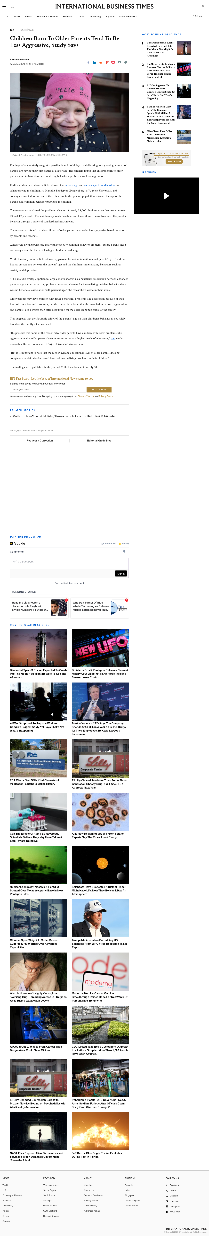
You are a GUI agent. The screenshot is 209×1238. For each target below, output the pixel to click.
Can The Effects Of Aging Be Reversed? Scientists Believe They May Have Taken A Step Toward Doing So (36, 837)
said (113, 338)
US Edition (197, 16)
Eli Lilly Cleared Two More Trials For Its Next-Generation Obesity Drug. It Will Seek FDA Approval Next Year (99, 784)
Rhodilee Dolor (21, 59)
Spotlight (47, 1200)
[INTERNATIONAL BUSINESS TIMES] (104, 7)
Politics (28, 16)
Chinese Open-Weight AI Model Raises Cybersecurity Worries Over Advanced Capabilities (33, 944)
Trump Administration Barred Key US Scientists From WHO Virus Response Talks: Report (99, 944)
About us (88, 1185)
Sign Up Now (174, 161)
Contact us (89, 1190)
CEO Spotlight (50, 1211)
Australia (129, 1185)
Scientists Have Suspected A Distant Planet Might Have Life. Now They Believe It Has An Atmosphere (99, 891)
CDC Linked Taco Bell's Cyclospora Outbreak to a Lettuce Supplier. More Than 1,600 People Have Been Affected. (100, 1050)
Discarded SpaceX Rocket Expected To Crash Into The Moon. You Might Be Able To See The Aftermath (38, 674)
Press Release (50, 1205)
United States (131, 1205)
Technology (95, 16)
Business (67, 16)
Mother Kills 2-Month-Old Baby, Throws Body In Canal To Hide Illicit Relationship (64, 416)
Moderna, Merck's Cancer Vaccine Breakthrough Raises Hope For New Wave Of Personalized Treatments (99, 997)
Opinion (110, 16)
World (17, 16)
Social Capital (49, 1190)
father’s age (71, 185)
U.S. (7, 16)
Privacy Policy (106, 396)
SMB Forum (49, 1195)
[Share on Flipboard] (107, 62)
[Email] (119, 62)
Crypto (80, 16)
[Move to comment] (126, 62)
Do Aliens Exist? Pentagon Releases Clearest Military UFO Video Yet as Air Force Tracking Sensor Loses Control (100, 674)
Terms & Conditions (93, 1195)
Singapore (129, 1195)
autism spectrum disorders (99, 185)
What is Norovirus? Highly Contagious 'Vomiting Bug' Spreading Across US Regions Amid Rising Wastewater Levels (38, 997)
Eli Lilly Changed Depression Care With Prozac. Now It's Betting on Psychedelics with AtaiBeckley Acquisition (38, 1104)
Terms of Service (86, 396)
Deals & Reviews (128, 16)
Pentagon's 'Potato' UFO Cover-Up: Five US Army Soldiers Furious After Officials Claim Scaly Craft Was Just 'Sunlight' (99, 1104)
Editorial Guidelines (99, 440)
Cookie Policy (90, 1205)
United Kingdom (132, 1200)
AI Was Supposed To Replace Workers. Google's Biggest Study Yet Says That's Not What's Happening (37, 727)
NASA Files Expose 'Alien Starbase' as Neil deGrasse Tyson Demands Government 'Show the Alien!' (36, 1157)
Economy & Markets (47, 16)
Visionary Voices (51, 1185)
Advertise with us (92, 1211)
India (127, 1190)
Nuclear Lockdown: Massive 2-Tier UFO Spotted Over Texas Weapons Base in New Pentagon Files (36, 891)
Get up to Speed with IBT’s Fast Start (171, 153)
